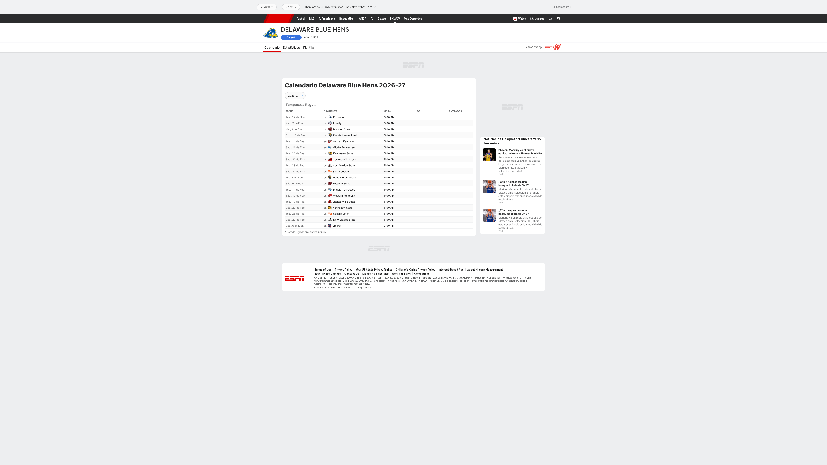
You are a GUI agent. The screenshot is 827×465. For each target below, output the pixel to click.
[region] (379, 164)
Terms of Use (322, 269)
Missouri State (341, 129)
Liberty (337, 123)
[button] (550, 18)
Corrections (422, 273)
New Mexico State (344, 165)
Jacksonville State (344, 159)
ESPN (278, 18)
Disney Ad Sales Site (375, 273)
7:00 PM (389, 225)
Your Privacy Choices (327, 273)
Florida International (345, 135)
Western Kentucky (344, 141)
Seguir (291, 37)
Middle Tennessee (344, 147)
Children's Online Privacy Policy (415, 269)
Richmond (339, 117)
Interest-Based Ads (451, 269)
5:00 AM (389, 117)
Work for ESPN (401, 273)
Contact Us (351, 273)
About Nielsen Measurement (485, 269)
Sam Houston (341, 171)
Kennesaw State (343, 153)
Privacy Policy (343, 269)
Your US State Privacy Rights (374, 269)
